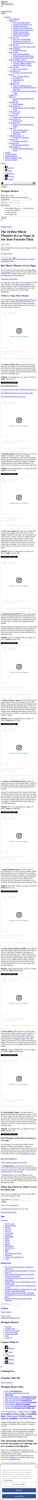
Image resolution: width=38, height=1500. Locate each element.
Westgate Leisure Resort (20, 35)
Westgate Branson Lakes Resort (23, 58)
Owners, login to (20, 1406)
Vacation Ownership (11, 1334)
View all (13, 1391)
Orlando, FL (13, 21)
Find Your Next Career (12, 1330)
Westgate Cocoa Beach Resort (22, 73)
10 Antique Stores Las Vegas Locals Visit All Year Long (19, 389)
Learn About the (17, 1404)
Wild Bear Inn (17, 121)
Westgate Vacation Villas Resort (23, 30)
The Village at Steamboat (21, 137)
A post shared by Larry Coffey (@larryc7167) (19, 775)
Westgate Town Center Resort (22, 28)
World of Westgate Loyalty (13, 158)
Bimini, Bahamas (14, 48)
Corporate (8, 1327)
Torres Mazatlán (18, 104)
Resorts (7, 17)
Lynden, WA (13, 95)
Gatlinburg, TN (14, 84)
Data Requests (13, 1416)
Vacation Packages (11, 154)
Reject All (19, 1490)
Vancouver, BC (14, 143)
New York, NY (14, 45)
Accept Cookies (19, 1496)
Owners (3, 163)
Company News (10, 1328)
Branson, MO (13, 52)
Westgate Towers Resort (20, 32)
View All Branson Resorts (21, 54)
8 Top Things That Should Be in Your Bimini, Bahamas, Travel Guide (19, 1275)
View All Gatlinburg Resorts (22, 86)
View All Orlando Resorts (21, 22)
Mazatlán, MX (13, 102)
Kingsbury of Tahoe (19, 132)
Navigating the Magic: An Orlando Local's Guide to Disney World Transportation (20, 1290)
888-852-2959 (6, 1171)
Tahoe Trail (16, 134)
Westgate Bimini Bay (20, 50)
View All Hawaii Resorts (21, 76)
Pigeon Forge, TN (15, 119)
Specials (7, 152)
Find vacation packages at (21, 1397)
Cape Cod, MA (14, 67)
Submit (4, 1201)
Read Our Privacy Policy (9, 1212)
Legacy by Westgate (11, 1332)
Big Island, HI (17, 78)
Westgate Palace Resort (20, 26)
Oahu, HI (16, 82)
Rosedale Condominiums (21, 145)
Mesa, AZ (12, 97)
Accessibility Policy (14, 1459)
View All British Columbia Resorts (24, 61)
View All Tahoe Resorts (20, 130)
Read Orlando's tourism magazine (21, 1402)
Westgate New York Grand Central (24, 47)
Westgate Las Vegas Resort (21, 41)
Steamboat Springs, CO (16, 136)
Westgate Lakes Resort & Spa (22, 24)
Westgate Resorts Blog (28, 1154)
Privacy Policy (19, 1414)
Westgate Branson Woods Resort (23, 56)
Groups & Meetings (11, 156)
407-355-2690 (18, 1171)
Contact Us (8, 1338)
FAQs (7, 1336)
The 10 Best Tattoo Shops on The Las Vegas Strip (17, 393)
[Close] (35, 1467)
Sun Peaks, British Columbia (22, 63)
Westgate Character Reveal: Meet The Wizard (19, 1293)
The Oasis (16, 113)
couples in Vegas (19, 1039)
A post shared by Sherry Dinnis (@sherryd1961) (19, 358)
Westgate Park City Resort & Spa (23, 117)
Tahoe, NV (12, 128)
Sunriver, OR (13, 139)
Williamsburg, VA (14, 147)
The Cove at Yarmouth (20, 69)
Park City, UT (13, 115)
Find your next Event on (18, 1400)
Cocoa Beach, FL (14, 71)
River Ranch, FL (14, 123)
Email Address (5, 1199)
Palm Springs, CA (15, 111)
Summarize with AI (7, 259)
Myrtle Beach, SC (14, 106)
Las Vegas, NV (14, 37)
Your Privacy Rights (27, 1418)
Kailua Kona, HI (18, 80)
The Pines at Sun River (20, 141)
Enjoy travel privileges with (20, 1398)
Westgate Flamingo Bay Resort (23, 43)
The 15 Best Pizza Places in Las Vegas (13, 396)
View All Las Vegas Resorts (22, 39)
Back (3, 13)
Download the (20, 1408)
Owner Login (8, 184)
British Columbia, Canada (17, 60)
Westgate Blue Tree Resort (21, 34)
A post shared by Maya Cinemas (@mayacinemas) (19, 1025)
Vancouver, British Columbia (22, 65)
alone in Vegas (19, 284)
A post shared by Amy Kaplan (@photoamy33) (19, 863)
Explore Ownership (11, 160)
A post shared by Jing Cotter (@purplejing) (19, 608)
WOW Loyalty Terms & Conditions (16, 1417)
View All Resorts (14, 19)
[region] (19, 1482)
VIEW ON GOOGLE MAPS (9, 382)
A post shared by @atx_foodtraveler (19, 525)
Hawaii (11, 74)
